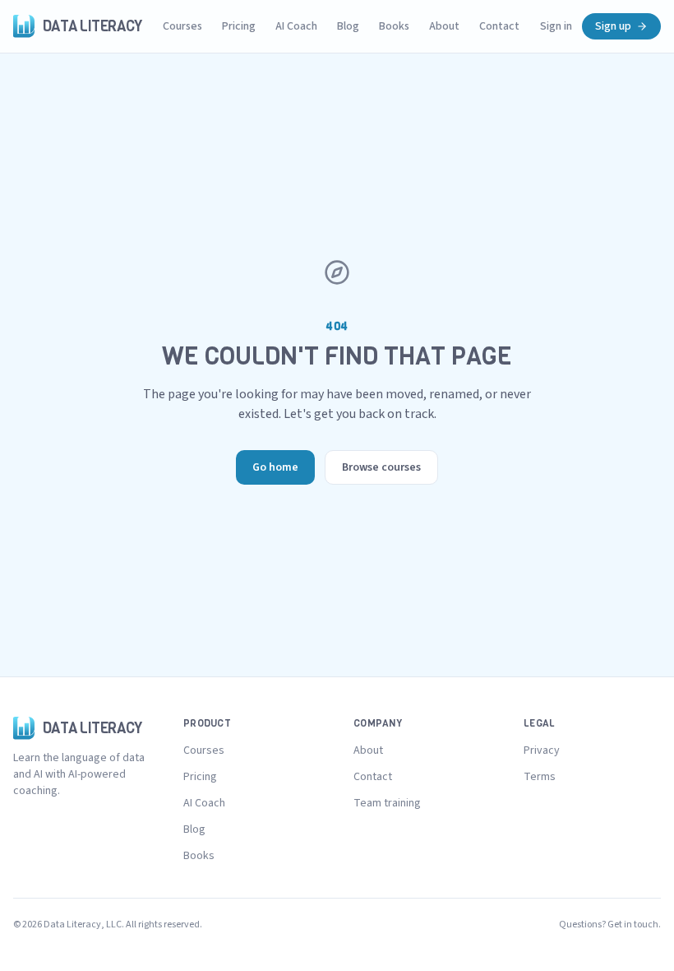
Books (394, 26)
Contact (499, 26)
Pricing (239, 26)
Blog (348, 26)
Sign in (556, 26)
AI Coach (296, 26)
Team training (387, 803)
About (444, 26)
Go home (275, 467)
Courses (182, 26)
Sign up (613, 26)
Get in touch (632, 925)
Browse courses (381, 467)
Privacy (542, 750)
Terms (540, 777)
